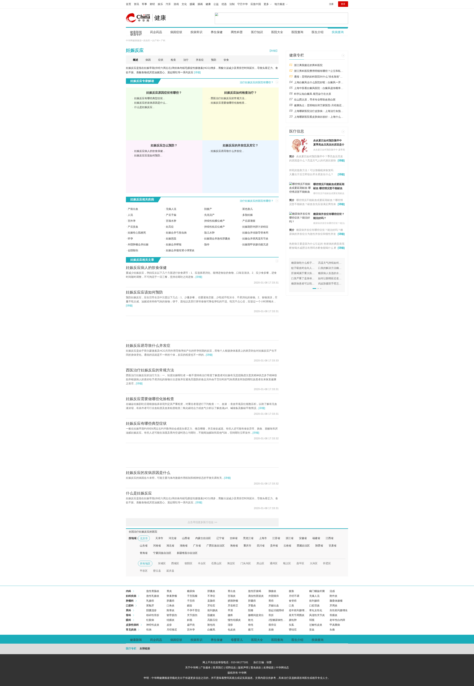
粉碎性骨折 (152, 615)
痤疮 (250, 624)
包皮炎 (232, 629)
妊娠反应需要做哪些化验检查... (229, 102)
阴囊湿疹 (151, 610)
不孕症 (211, 595)
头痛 (332, 629)
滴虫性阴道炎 (256, 595)
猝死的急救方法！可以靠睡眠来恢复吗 (311, 170)
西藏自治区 (303, 545)
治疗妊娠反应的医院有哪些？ (256, 82)
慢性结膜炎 (234, 619)
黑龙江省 (248, 538)
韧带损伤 (172, 615)
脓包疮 (211, 624)
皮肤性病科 (132, 624)
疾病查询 (338, 32)
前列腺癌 (314, 600)
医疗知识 (257, 32)
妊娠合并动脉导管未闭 (255, 232)
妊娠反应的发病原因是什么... (151, 102)
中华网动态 (282, 667)
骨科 (128, 615)
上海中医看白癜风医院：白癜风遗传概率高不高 (319, 88)
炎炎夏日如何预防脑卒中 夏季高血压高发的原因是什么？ (328, 144)
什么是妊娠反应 (139, 493)
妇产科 (155, 40)
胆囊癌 (170, 600)
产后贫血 (133, 226)
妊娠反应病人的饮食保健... (149, 151)
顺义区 (287, 563)
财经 (152, 4)
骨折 (271, 615)
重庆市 (247, 545)
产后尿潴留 (248, 220)
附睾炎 (170, 610)
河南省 (157, 545)
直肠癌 (211, 600)
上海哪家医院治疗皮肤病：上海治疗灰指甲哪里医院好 (319, 111)
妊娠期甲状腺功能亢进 (255, 244)
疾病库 (146, 40)
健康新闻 (136, 639)
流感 (332, 591)
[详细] (197, 72)
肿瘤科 (130, 600)
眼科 (128, 619)
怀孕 (130, 238)
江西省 (329, 538)
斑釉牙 (150, 605)
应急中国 (256, 4)
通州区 (274, 563)
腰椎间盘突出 (256, 615)
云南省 (287, 545)
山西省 (186, 538)
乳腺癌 (150, 600)
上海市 (263, 538)
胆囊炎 (211, 591)
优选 (224, 4)
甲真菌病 (335, 624)
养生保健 (217, 32)
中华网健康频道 (133, 40)
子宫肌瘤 (192, 595)
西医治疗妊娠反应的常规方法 (150, 370)
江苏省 (276, 538)
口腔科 (130, 605)
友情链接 (268, 667)
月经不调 (294, 595)
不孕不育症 (193, 610)
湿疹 (230, 624)
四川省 (261, 545)
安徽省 (303, 538)
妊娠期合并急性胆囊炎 (217, 238)
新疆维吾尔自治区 (187, 552)
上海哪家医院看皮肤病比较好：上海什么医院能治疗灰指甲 (319, 116)
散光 (250, 619)
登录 (343, 4)
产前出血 (133, 208)
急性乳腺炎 (152, 595)
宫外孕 (132, 220)
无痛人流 (171, 208)
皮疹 (169, 624)
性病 (148, 629)
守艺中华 (242, 4)
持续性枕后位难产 (214, 226)
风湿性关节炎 (317, 615)
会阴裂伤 (133, 250)
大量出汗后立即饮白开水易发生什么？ (311, 174)
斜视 (189, 619)
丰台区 (202, 563)
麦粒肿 (293, 619)
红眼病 (150, 619)
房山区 (260, 563)
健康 (208, 4)
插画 (200, 4)
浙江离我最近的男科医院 (308, 65)
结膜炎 (170, 619)
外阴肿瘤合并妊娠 (138, 244)
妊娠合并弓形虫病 (176, 232)
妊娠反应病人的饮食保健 (146, 268)
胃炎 (169, 591)
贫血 (311, 629)
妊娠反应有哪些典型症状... (149, 98)
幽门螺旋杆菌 (317, 591)
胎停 (206, 244)
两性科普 (237, 32)
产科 (163, 40)
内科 (128, 591)
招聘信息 (231, 667)
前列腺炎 (212, 610)
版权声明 (243, 667)
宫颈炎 (232, 595)
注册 (331, 4)
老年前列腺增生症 (299, 610)
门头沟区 (246, 563)
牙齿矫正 (233, 605)
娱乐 (160, 4)
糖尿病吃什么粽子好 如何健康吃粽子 (312, 262)
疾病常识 (196, 32)
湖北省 (170, 545)
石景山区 (216, 563)
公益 (216, 4)
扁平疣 (191, 624)
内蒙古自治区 (203, 538)
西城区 (175, 563)
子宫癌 (191, 600)
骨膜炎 (333, 615)
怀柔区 (327, 563)
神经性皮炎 (152, 624)
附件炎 (333, 595)
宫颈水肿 (171, 220)
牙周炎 (333, 605)
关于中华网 (191, 667)
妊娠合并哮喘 (173, 244)
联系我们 (218, 667)
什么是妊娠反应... (144, 107)
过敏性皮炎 (315, 624)
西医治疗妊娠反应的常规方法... (229, 98)
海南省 (234, 545)
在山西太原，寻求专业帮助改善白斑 (315, 99)
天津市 (159, 538)
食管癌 (293, 600)
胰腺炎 (272, 591)
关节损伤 (192, 615)
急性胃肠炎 (152, 591)
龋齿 (189, 605)
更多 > (343, 55)
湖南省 (184, 545)
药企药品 (156, 32)
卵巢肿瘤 (172, 595)
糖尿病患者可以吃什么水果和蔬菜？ (312, 283)
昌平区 (300, 563)
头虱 (291, 624)
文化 (184, 4)
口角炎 (170, 605)
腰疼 (230, 615)
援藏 (192, 4)
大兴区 (314, 563)
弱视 (311, 619)
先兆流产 (209, 214)
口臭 (291, 605)
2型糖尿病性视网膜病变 (282, 619)
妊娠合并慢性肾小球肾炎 (180, 250)
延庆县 (170, 570)
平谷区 (144, 570)
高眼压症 (212, 619)
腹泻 (250, 629)
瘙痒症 (272, 624)
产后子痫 (171, 214)
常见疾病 (131, 629)
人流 (130, 214)
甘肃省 (332, 545)
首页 (128, 4)
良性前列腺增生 (339, 610)
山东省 (144, 545)
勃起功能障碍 (276, 610)
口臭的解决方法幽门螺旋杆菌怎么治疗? (341, 267)
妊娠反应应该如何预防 (144, 292)
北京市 (144, 538)
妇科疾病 (131, 595)
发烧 (271, 629)
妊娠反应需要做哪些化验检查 (150, 399)
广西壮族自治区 (215, 545)
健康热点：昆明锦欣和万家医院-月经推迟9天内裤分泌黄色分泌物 (319, 105)
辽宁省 (220, 538)
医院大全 (277, 32)
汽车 (168, 4)
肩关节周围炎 (296, 615)
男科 (128, 610)
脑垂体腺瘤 (336, 600)
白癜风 (211, 629)
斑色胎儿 (247, 208)
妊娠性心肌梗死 (137, 232)
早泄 (230, 610)
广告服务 (205, 667)
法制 (232, 4)
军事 (144, 4)
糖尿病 (191, 591)
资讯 (136, 4)
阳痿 (250, 610)
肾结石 (293, 629)
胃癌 (271, 600)
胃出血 (232, 591)
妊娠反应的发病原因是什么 (148, 473)
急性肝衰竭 (254, 591)
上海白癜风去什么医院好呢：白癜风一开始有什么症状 (319, 82)
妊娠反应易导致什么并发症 (148, 345)
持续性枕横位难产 (214, 220)
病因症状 (176, 32)
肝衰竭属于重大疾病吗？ (305, 273)
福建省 (316, 538)
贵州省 (274, 545)
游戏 (176, 4)
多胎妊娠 (247, 214)
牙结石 (211, 605)
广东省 (197, 545)
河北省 (172, 538)
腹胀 (291, 591)
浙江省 (289, 538)
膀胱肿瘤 (233, 600)
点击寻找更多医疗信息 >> (202, 522)
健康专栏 (136, 34)
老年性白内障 (337, 619)
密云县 (157, 570)
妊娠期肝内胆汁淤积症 (255, 226)
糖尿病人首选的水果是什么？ (335, 273)
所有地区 (145, 563)
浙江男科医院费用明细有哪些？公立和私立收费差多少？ (319, 70)
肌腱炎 (211, 615)
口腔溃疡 (314, 605)
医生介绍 (317, 32)
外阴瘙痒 (273, 595)
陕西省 (319, 545)
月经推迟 (172, 629)
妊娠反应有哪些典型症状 (146, 423)
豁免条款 (256, 667)
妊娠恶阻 (171, 238)
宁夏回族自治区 (162, 552)
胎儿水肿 (209, 232)
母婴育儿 (237, 639)
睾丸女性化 (315, 610)
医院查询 (297, 32)
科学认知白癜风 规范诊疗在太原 (312, 93)
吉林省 (234, 538)
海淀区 (231, 563)
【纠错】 (273, 50)
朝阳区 (188, 563)
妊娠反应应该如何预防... (148, 155)
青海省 (144, 552)
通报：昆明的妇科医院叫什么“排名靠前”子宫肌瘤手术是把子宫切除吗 (319, 76)
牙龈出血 (273, 605)
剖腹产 (208, 208)
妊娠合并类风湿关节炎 (255, 238)
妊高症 (170, 226)
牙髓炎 (252, 605)
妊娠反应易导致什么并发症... (227, 151)
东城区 (162, 563)
